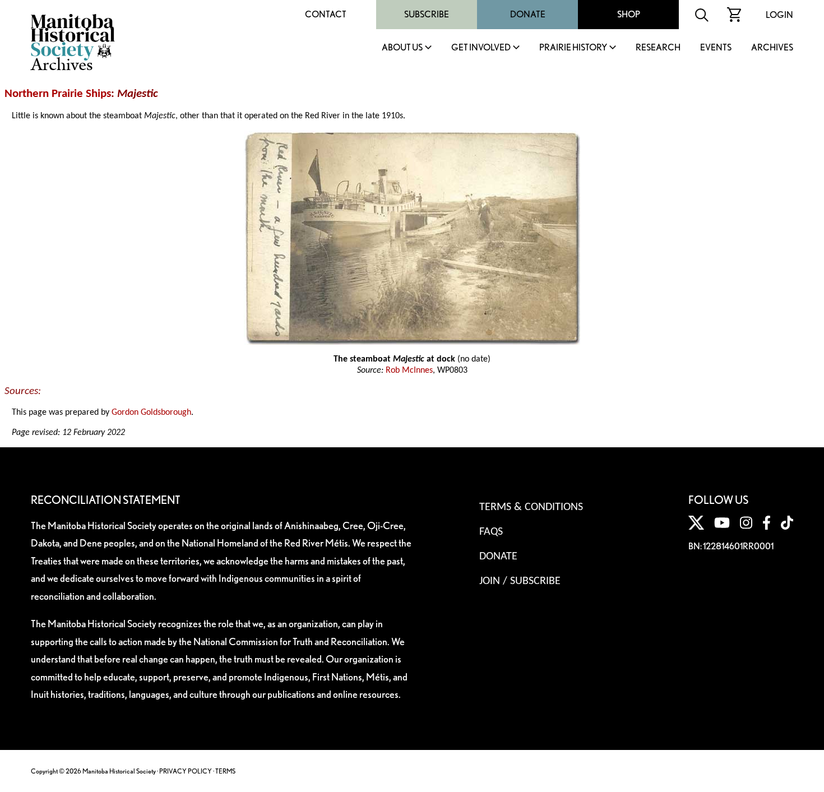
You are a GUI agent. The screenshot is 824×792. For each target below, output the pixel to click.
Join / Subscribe (520, 581)
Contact (325, 14)
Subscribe (426, 14)
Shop (628, 14)
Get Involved (481, 48)
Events (716, 48)
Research (658, 48)
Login (779, 15)
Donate (527, 14)
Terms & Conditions (531, 507)
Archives (772, 48)
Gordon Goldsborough (151, 412)
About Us (402, 48)
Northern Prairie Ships (57, 94)
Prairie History (573, 48)
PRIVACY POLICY (185, 771)
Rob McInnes (409, 370)
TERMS (225, 771)
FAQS (491, 532)
